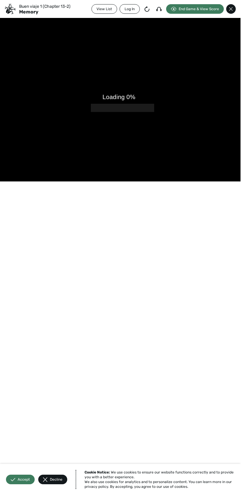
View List (104, 9)
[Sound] (159, 9)
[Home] (10, 9)
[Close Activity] (231, 9)
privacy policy (96, 487)
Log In (130, 9)
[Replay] (147, 9)
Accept (24, 479)
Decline (56, 479)
